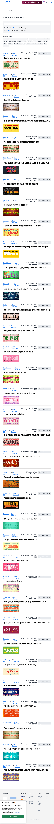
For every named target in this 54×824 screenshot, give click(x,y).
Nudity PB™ (5, 305)
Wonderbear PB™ (7, 766)
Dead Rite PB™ (6, 138)
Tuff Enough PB (7, 660)
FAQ (47, 796)
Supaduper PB (6, 598)
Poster (24, 41)
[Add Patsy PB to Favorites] (39, 326)
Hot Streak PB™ (6, 201)
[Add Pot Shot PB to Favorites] (39, 409)
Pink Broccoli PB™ (7, 368)
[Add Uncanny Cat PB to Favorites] (39, 681)
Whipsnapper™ (8, 722)
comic (5, 38)
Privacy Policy (39, 804)
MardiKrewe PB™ (7, 263)
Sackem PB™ (5, 473)
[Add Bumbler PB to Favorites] (39, 53)
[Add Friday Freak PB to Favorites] (39, 158)
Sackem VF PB (6, 494)
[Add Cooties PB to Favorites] (39, 116)
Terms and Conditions (40, 797)
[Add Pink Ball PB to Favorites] (39, 347)
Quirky (5, 43)
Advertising (40, 43)
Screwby (6, 514)
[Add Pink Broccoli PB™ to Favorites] (39, 368)
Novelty (28, 43)
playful (26, 38)
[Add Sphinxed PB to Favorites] (39, 556)
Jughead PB (6, 221)
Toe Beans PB (6, 618)
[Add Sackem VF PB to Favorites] (39, 493)
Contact (48, 799)
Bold (45, 43)
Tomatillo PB (6, 639)
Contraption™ (7, 95)
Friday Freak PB (7, 158)
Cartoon (6, 41)
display (9, 38)
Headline (19, 41)
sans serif (15, 38)
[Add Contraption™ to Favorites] (39, 95)
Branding (29, 41)
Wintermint (6, 744)
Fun (24, 43)
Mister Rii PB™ (6, 284)
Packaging (39, 41)
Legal (39, 810)
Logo (34, 41)
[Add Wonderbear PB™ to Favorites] (39, 765)
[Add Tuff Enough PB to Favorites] (39, 660)
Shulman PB (6, 535)
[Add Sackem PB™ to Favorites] (39, 472)
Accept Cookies (13, 816)
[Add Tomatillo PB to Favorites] (39, 639)
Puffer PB (5, 431)
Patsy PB (5, 326)
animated (21, 38)
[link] (49, 2)
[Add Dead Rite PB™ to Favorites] (39, 137)
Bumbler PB (5, 54)
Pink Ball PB (6, 348)
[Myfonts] (7, 3)
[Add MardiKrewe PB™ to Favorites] (39, 263)
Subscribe (13, 798)
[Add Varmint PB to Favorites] (39, 702)
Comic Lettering (17, 43)
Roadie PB (5, 452)
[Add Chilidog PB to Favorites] (39, 74)
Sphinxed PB (6, 556)
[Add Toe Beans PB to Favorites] (39, 618)
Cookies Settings (13, 820)
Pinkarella (6, 388)
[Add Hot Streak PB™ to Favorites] (39, 200)
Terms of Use (40, 801)
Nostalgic (45, 41)
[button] (22, 28)
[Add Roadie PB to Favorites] (39, 452)
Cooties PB (5, 116)
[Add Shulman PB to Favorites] (39, 535)
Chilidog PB (5, 75)
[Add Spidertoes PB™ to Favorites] (39, 577)
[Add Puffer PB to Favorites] (39, 430)
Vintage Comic (12, 41)
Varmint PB (5, 702)
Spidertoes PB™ (6, 577)
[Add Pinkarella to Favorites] (39, 389)
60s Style (10, 43)
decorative (6, 46)
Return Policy (39, 807)
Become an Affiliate (31, 802)
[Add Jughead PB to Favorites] (39, 221)
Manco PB (5, 242)
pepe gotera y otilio (33, 38)
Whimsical (34, 43)
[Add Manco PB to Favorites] (39, 242)
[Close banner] (39, 2)
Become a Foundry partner (31, 798)
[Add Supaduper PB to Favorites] (39, 597)
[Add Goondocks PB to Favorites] (39, 179)
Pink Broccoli (14, 54)
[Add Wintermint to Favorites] (39, 744)
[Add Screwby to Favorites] (39, 514)
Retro (41, 38)
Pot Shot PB (5, 410)
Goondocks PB (6, 180)
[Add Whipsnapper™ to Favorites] (39, 723)
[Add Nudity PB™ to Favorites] (39, 305)
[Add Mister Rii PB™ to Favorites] (39, 284)
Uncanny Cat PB (7, 681)
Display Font (46, 38)
